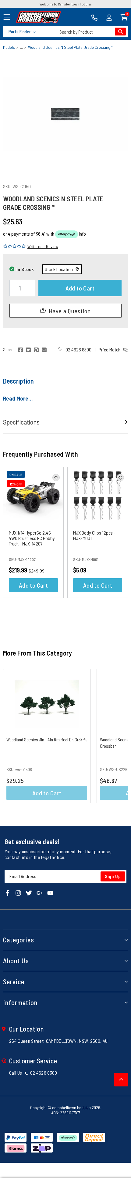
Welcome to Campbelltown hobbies (65, 4)
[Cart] (124, 16)
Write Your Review (42, 246)
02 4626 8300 (78, 349)
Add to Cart (80, 288)
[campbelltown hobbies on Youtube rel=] (50, 892)
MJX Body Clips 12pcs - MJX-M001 (94, 535)
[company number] (94, 17)
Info (82, 234)
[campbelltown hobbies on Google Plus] (40, 892)
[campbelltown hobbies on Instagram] (18, 892)
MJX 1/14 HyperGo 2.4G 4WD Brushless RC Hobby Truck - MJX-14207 (32, 538)
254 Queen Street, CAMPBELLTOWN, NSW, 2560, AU (58, 1041)
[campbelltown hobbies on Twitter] (29, 892)
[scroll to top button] (121, 1079)
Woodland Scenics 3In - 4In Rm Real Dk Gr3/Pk (46, 739)
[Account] (109, 17)
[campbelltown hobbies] (38, 17)
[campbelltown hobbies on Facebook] (8, 892)
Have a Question (70, 310)
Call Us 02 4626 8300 (33, 1073)
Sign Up (113, 876)
